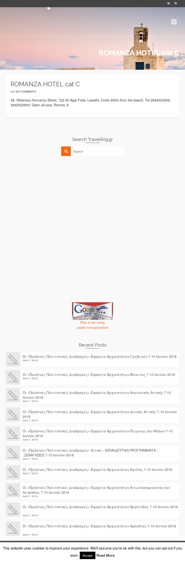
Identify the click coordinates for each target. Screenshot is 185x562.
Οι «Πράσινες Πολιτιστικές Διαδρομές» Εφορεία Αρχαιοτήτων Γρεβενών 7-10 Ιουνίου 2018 (100, 356)
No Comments (26, 91)
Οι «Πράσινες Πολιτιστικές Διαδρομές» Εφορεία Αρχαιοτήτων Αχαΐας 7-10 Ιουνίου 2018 (97, 469)
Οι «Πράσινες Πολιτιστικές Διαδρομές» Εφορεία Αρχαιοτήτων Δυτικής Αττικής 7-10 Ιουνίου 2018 (100, 414)
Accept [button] (87, 555)
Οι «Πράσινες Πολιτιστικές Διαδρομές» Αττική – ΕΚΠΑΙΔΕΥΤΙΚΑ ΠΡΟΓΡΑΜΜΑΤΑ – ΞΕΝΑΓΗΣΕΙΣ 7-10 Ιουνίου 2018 (91, 452)
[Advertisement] (42, 193)
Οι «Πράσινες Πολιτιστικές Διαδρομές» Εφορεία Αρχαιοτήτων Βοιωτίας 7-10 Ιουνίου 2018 (99, 374)
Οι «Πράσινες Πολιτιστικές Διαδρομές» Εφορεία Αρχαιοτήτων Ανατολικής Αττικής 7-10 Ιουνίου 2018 (97, 395)
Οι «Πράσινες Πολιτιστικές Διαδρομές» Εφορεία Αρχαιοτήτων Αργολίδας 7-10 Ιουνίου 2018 (100, 509)
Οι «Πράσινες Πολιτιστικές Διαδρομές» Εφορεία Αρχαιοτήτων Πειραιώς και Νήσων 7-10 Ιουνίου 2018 (98, 433)
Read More (105, 555)
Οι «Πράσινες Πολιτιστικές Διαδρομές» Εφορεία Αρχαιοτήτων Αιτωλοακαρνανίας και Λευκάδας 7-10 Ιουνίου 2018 (96, 490)
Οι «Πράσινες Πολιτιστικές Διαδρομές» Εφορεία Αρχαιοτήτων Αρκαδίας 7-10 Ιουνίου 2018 (99, 528)
